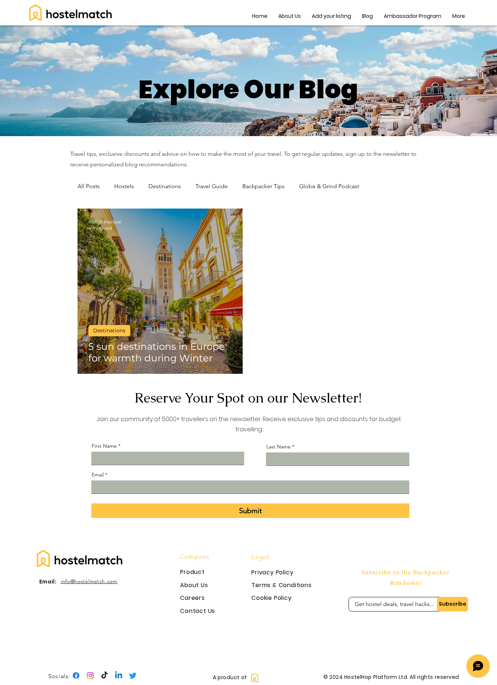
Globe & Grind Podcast (329, 186)
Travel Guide (211, 186)
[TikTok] (104, 675)
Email (98, 474)
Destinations (164, 186)
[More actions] (230, 224)
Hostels (124, 186)
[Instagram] (90, 675)
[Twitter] (132, 675)
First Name (104, 445)
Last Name (278, 446)
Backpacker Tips (263, 186)
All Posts (88, 186)
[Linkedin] (118, 675)
